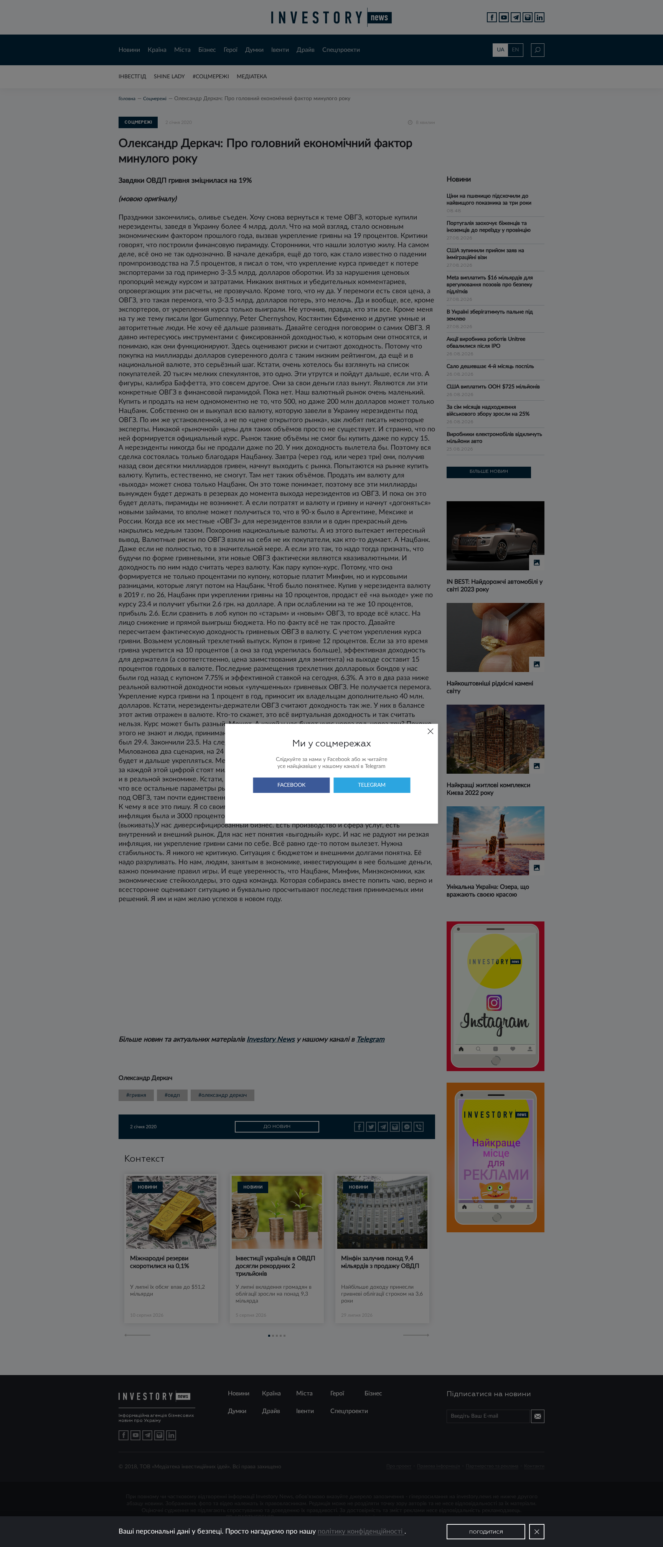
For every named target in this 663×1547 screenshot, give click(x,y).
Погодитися (486, 1532)
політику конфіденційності (361, 1531)
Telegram (372, 785)
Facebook (291, 785)
